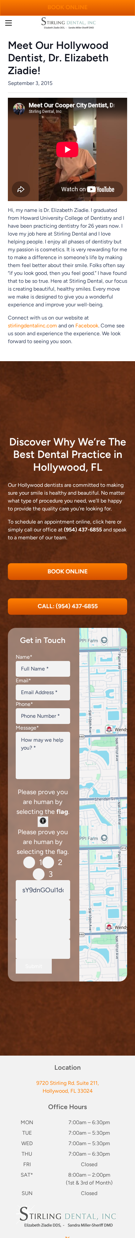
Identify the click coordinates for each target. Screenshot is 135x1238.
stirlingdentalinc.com (32, 325)
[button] (8, 23)
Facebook (86, 325)
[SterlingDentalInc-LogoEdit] (68, 23)
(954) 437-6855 (83, 529)
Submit (33, 966)
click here (104, 522)
